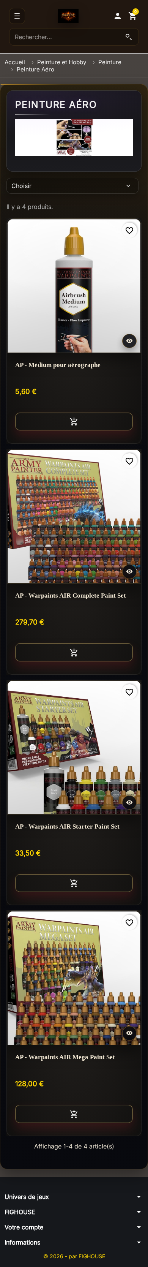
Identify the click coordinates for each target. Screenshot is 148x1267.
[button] (118, 16)
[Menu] (17, 16)
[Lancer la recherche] (128, 37)
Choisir (71, 186)
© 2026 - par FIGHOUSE (74, 1256)
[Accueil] (68, 16)
